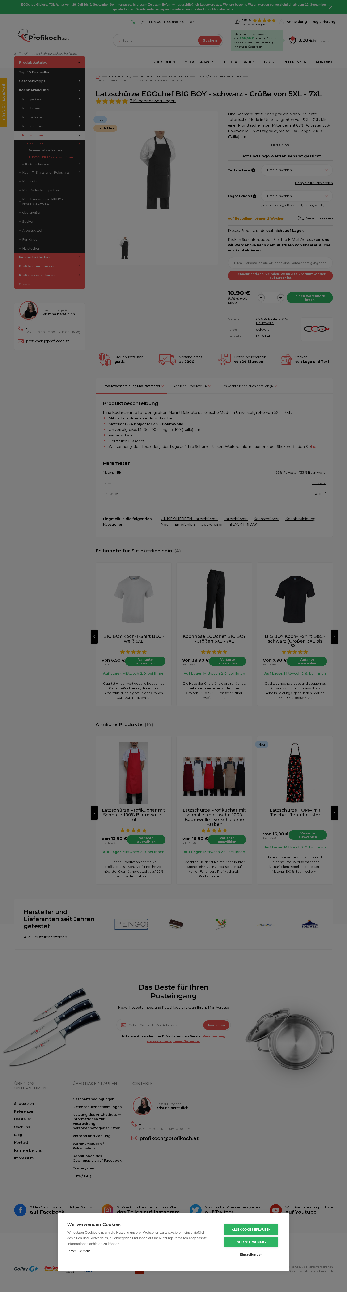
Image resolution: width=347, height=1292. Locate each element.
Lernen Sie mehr (78, 1251)
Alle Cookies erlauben (251, 1229)
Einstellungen (251, 1254)
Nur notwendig (251, 1242)
